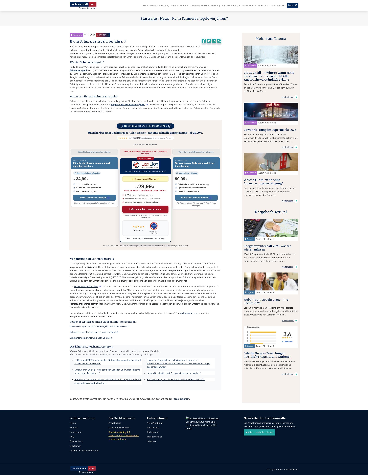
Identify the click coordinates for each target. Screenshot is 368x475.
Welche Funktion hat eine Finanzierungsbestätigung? (263, 181)
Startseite (148, 19)
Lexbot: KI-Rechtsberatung (155, 5)
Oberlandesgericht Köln (86, 286)
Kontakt (74, 427)
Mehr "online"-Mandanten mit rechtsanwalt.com (124, 435)
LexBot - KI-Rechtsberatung (84, 450)
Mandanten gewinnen (119, 427)
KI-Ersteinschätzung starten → (145, 209)
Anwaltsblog (115, 422)
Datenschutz (76, 441)
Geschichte (152, 427)
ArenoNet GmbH (155, 422)
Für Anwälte (278, 5)
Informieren (248, 5)
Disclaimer (75, 445)
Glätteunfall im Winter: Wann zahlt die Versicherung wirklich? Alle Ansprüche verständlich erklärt (269, 76)
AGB (72, 436)
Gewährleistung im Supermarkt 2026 (270, 130)
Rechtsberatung (230, 5)
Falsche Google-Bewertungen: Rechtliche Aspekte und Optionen (268, 355)
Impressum (76, 432)
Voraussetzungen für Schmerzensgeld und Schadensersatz (100, 326)
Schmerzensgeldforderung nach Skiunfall (91, 337)
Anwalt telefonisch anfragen (93, 197)
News (164, 19)
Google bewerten (180, 398)
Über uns (263, 5)
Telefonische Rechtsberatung (205, 5)
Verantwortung (154, 436)
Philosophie (153, 432)
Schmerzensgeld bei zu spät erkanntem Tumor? (94, 332)
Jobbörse (151, 441)
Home (73, 422)
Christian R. (103, 34)
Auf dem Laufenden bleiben (259, 432)
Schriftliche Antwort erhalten (194, 197)
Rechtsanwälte (178, 5)
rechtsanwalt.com (189, 312)
